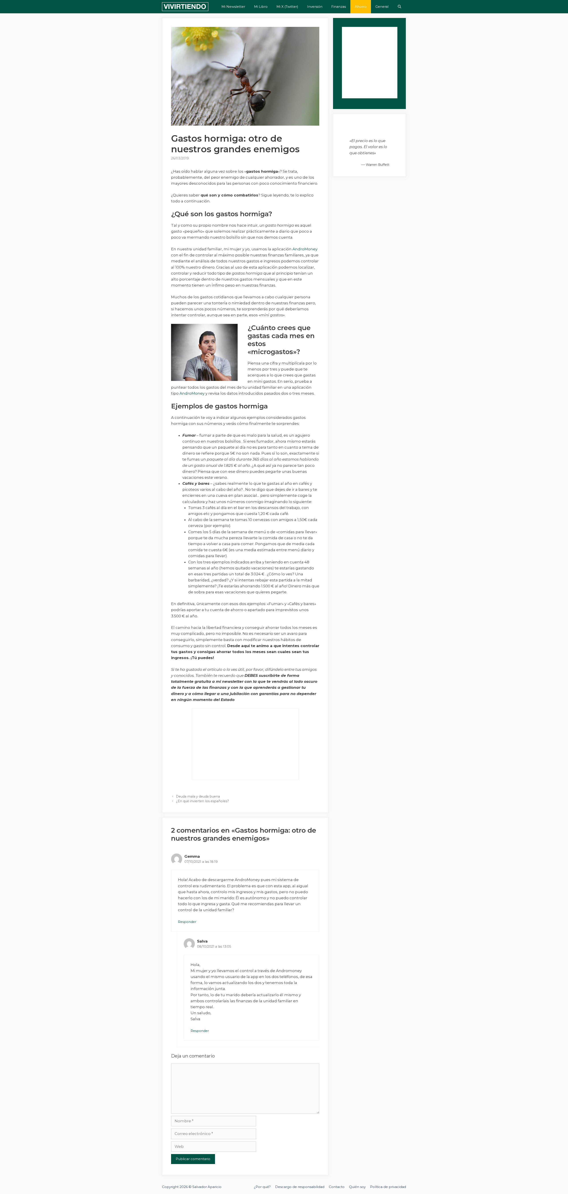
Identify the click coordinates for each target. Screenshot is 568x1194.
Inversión (314, 6)
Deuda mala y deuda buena (198, 796)
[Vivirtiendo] (185, 6)
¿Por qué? (262, 1187)
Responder (187, 922)
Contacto (337, 1187)
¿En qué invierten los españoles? (202, 801)
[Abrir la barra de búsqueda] (399, 6)
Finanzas (338, 6)
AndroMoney (305, 249)
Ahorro (361, 6)
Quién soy (357, 1187)
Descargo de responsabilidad (299, 1187)
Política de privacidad (388, 1187)
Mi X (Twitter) (287, 6)
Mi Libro (261, 6)
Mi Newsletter (233, 6)
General (382, 6)
